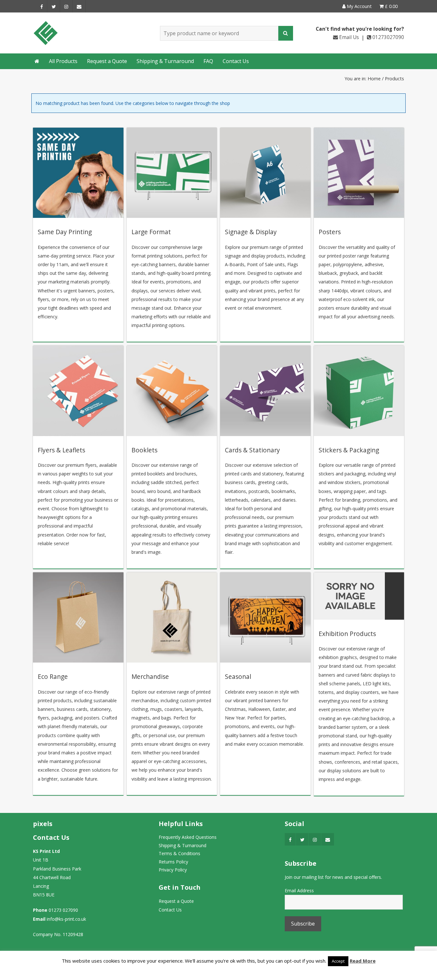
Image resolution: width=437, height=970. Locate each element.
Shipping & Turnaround (165, 61)
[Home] (37, 61)
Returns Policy (173, 862)
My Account (359, 6)
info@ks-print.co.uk (66, 919)
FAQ (208, 61)
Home (374, 79)
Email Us (348, 37)
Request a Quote (107, 61)
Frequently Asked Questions (188, 837)
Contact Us (236, 61)
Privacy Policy (173, 870)
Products (394, 79)
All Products (63, 61)
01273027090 (387, 37)
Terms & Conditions (179, 853)
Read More (363, 961)
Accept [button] (338, 961)
